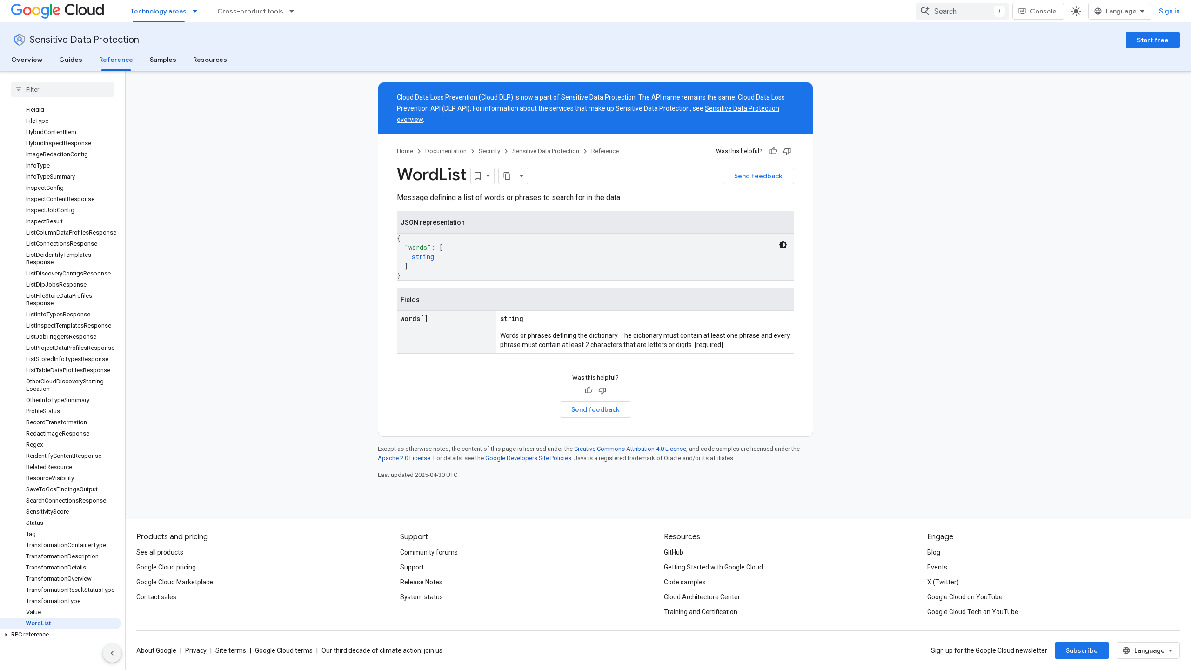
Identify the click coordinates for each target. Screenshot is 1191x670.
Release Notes (421, 582)
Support (412, 567)
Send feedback (758, 176)
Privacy (196, 650)
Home (405, 150)
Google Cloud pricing (166, 567)
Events (937, 567)
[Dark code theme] (783, 244)
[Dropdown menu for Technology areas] (198, 11)
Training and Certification (700, 612)
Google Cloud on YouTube (965, 597)
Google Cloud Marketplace (174, 582)
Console (1043, 11)
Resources (210, 59)
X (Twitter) (943, 582)
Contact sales (156, 597)
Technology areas (159, 11)
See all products (159, 552)
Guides (70, 59)
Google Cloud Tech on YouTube (972, 612)
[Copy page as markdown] (507, 176)
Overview (26, 59)
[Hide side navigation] (112, 653)
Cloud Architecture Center (702, 597)
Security (489, 150)
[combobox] (962, 11)
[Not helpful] (787, 151)
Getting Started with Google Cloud (713, 567)
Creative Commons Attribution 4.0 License (630, 448)
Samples (163, 59)
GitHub (673, 552)
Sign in (1169, 11)
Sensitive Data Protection (84, 40)
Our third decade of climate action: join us (381, 650)
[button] (60, 634)
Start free (1153, 40)
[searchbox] (62, 89)
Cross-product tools (250, 11)
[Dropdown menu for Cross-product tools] (294, 11)
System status (421, 597)
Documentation (446, 150)
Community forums (429, 552)
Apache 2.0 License (404, 458)
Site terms (230, 650)
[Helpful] (773, 151)
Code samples (685, 582)
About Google (156, 650)
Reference (116, 59)
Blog (933, 552)
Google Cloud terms (284, 650)
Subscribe (1082, 650)
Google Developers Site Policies (528, 458)
